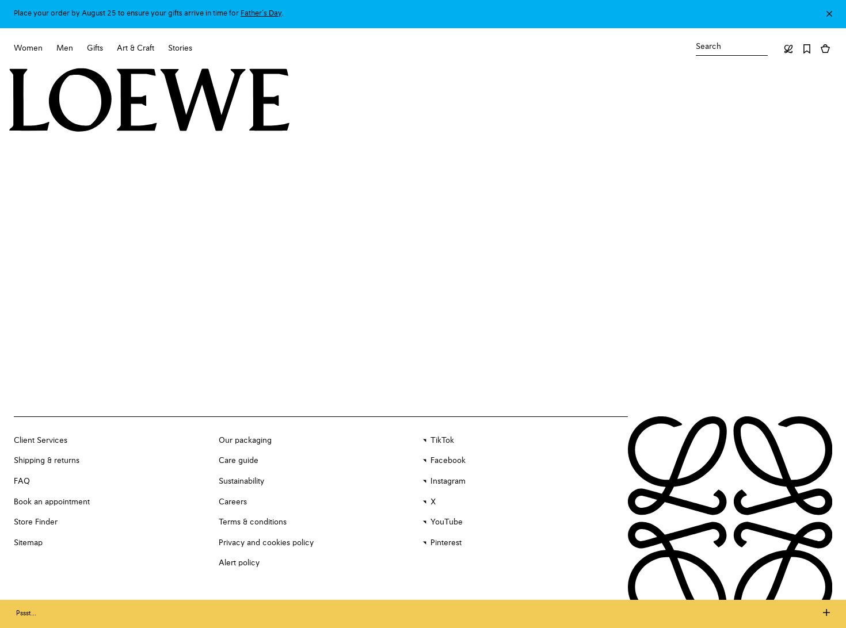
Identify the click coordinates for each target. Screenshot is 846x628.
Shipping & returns (46, 461)
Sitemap (28, 543)
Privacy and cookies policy (266, 543)
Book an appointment (52, 502)
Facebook (448, 461)
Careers (233, 502)
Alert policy (239, 563)
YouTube (446, 522)
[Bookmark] (807, 49)
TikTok (442, 440)
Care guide (238, 461)
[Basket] (825, 49)
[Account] (788, 49)
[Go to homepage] (149, 101)
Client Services (40, 440)
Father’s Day (261, 13)
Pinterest (446, 543)
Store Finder (36, 522)
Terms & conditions (253, 522)
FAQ (22, 481)
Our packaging (245, 440)
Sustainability (241, 481)
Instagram (448, 481)
